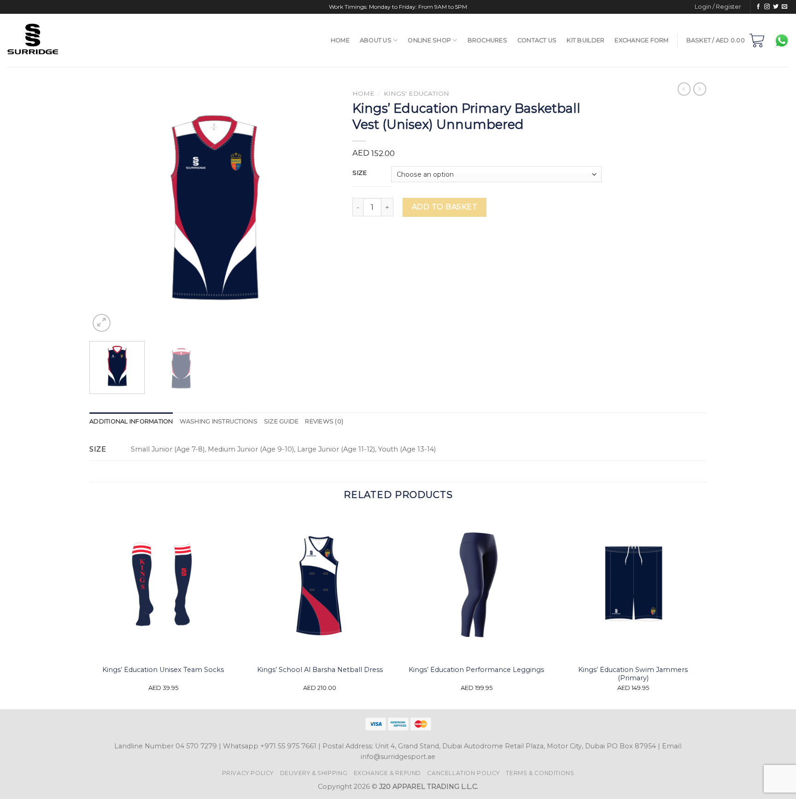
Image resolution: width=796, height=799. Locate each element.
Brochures (487, 40)
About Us (376, 40)
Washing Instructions (219, 421)
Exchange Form (641, 40)
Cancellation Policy (463, 773)
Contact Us (537, 40)
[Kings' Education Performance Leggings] (476, 585)
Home (340, 40)
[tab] (131, 421)
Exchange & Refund (387, 773)
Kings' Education (416, 93)
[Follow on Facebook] (758, 7)
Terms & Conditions (540, 773)
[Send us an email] (784, 7)
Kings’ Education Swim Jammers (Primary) (633, 674)
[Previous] (106, 209)
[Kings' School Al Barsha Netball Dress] (319, 585)
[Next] (322, 209)
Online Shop (429, 40)
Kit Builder (585, 40)
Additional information (131, 421)
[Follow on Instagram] (767, 7)
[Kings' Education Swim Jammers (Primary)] (633, 585)
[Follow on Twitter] (775, 7)
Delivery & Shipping (314, 773)
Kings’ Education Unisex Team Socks (163, 670)
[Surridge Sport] (79, 40)
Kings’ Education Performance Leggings (476, 670)
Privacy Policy (248, 773)
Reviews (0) (324, 421)
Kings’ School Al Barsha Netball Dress (320, 670)
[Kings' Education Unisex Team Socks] (163, 585)
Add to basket (444, 207)
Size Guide (281, 421)
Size (359, 173)
